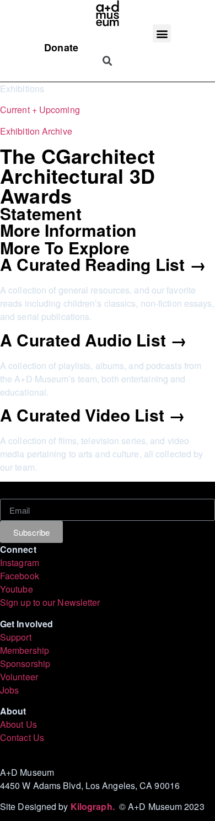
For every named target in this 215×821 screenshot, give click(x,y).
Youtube (16, 589)
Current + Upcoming (40, 109)
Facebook (19, 575)
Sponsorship (25, 663)
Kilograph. (95, 806)
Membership (24, 650)
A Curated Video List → (92, 415)
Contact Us (22, 737)
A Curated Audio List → (93, 339)
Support (15, 637)
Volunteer (19, 676)
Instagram (19, 562)
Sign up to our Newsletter (50, 602)
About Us (18, 724)
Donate (61, 47)
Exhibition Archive (36, 131)
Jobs (9, 690)
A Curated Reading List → (103, 264)
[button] (162, 33)
